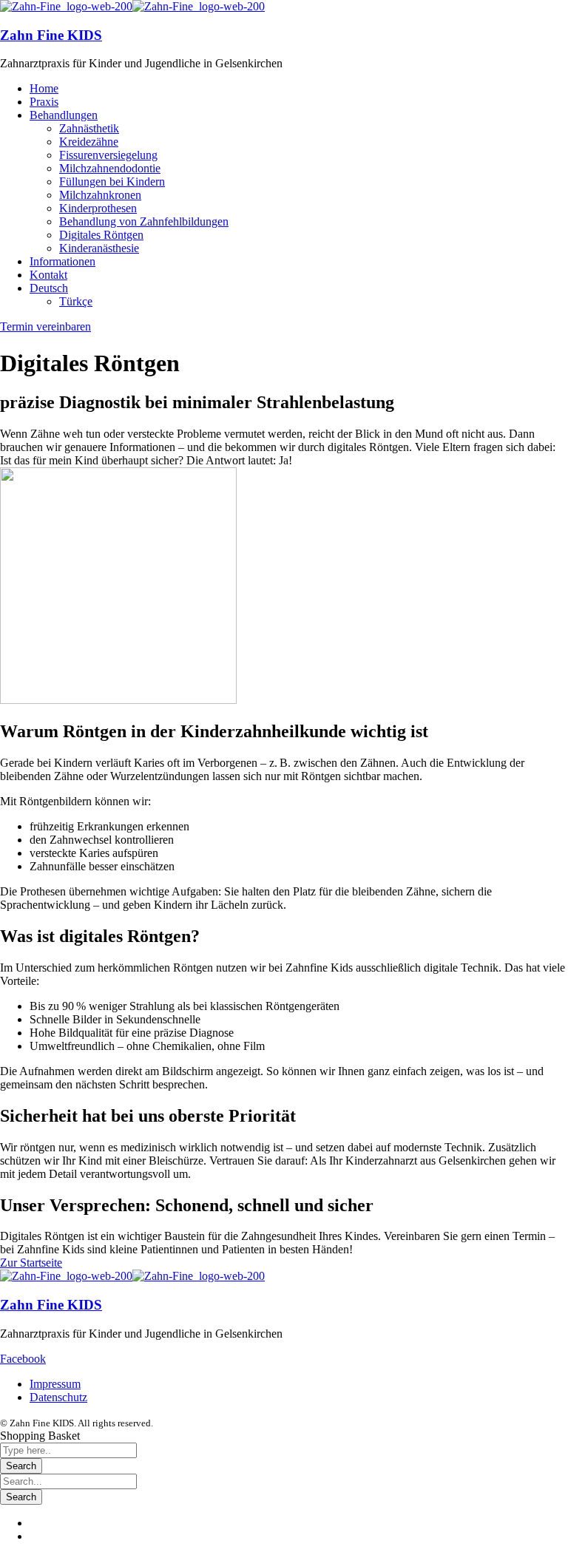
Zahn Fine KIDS (51, 35)
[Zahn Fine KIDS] (66, 6)
